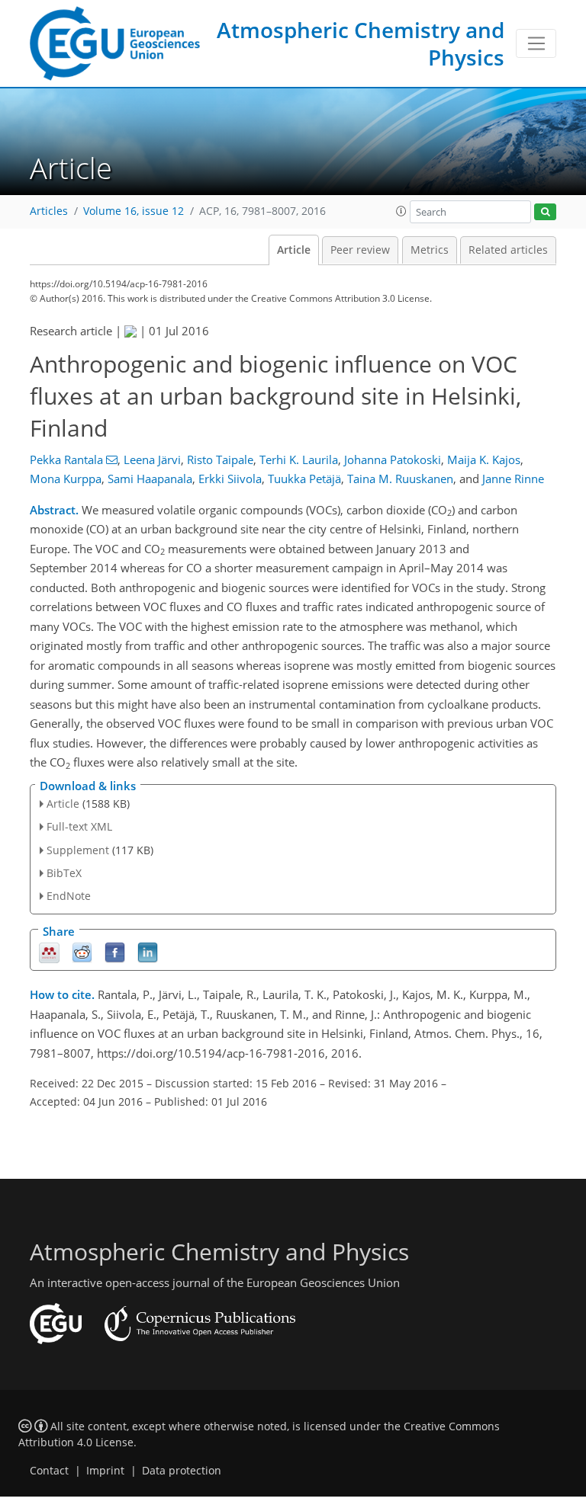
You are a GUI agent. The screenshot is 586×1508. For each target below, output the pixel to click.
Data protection (181, 1471)
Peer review (360, 250)
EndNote (69, 895)
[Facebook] (115, 952)
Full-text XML (79, 826)
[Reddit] (82, 952)
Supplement (78, 850)
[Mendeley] (49, 952)
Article (294, 250)
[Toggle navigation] (536, 43)
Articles (49, 211)
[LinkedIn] (147, 952)
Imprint (105, 1471)
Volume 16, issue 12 (133, 211)
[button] (401, 211)
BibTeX (64, 873)
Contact (49, 1471)
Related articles (508, 250)
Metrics (430, 250)
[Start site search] (545, 212)
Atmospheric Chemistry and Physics (360, 43)
